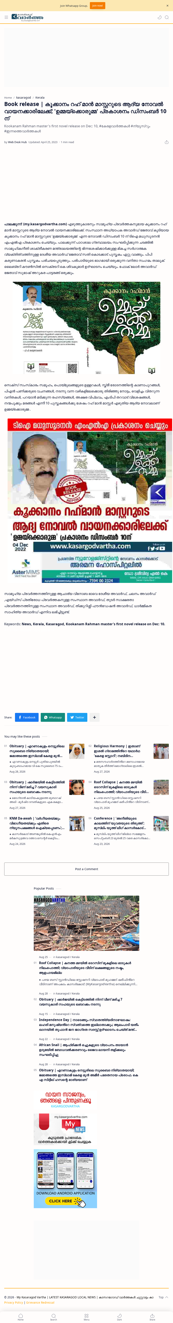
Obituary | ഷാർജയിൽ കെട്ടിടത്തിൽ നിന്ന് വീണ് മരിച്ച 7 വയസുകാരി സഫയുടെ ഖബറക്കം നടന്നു (37, 787)
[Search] (167, 17)
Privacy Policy (13, 1302)
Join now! (97, 5)
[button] (159, 17)
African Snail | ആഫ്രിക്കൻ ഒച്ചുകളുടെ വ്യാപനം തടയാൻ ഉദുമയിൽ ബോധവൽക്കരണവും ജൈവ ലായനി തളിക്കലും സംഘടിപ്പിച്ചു (83, 1050)
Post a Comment (86, 869)
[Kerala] (76, 957)
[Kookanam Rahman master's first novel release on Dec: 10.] (86, 328)
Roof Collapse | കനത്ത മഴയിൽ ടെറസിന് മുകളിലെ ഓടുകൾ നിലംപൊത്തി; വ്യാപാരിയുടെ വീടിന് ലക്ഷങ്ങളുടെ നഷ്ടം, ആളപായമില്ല (121, 787)
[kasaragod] (63, 957)
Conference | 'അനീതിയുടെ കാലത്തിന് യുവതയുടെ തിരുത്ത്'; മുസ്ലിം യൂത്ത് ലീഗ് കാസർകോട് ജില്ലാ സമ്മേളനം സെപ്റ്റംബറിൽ (119, 823)
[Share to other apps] (94, 717)
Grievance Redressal (40, 1302)
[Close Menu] (167, 6)
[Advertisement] (86, 57)
